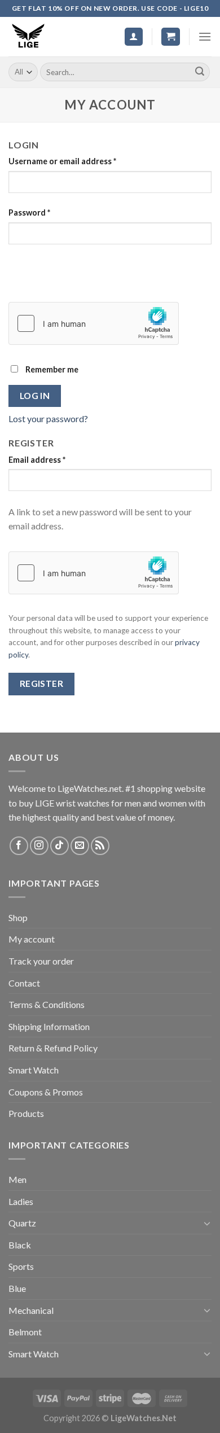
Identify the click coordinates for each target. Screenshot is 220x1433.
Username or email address (62, 161)
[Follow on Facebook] (19, 845)
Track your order (41, 961)
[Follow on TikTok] (59, 845)
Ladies (20, 1201)
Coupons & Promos (45, 1091)
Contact (24, 983)
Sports (21, 1266)
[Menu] (205, 36)
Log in (35, 396)
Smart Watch (33, 1069)
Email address (36, 459)
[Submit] (199, 72)
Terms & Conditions (46, 1004)
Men (17, 1179)
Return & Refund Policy (53, 1047)
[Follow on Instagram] (39, 845)
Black (19, 1244)
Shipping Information (49, 1026)
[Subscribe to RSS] (100, 845)
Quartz (22, 1222)
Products (26, 1113)
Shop (18, 917)
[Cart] (170, 37)
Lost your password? (48, 418)
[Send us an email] (80, 845)
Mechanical (31, 1310)
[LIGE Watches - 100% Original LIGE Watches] (36, 36)
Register (42, 683)
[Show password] (19, 264)
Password (29, 212)
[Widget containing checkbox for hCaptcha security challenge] (93, 323)
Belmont (25, 1331)
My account (31, 939)
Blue (17, 1288)
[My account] (134, 37)
